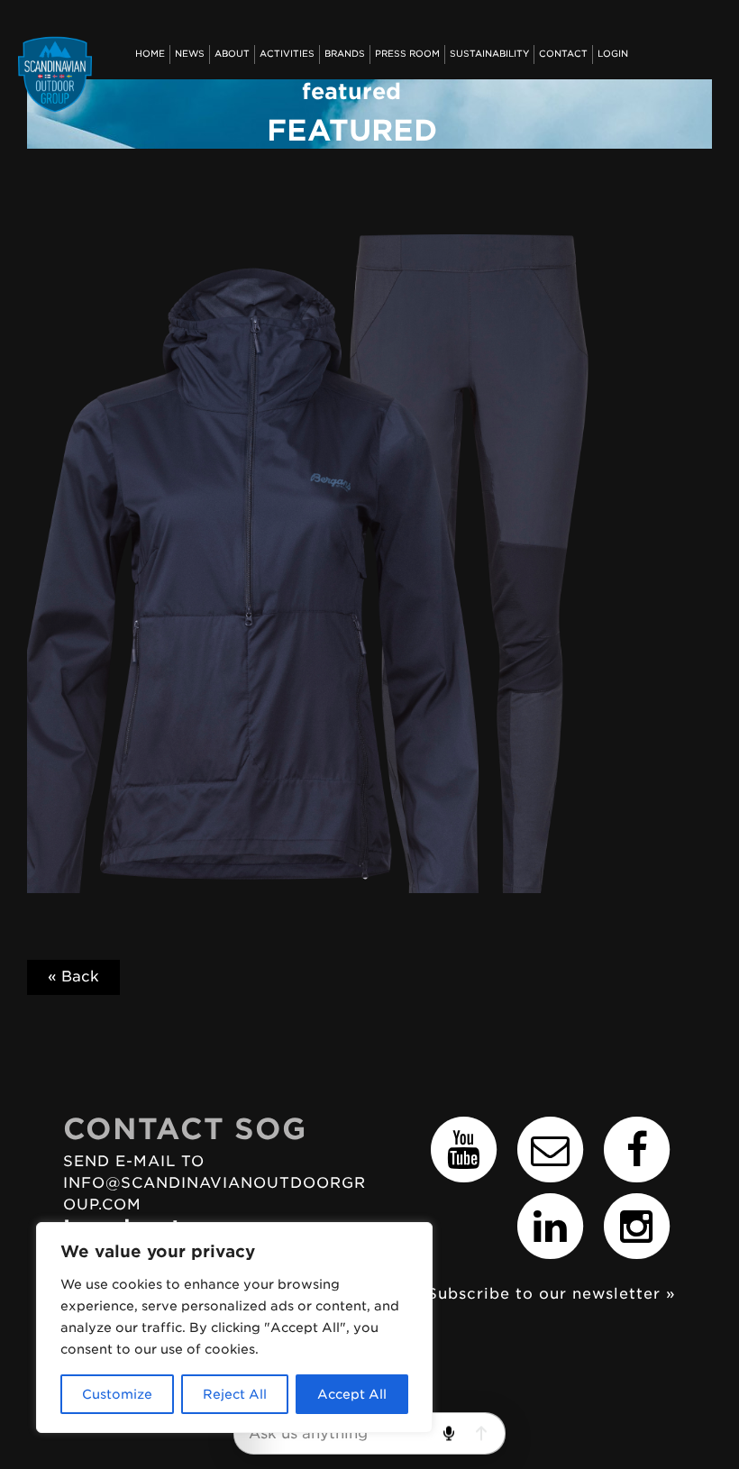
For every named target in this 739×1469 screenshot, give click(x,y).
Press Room (407, 54)
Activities (287, 54)
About (232, 54)
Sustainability (489, 54)
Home (150, 54)
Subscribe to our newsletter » (551, 1293)
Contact (563, 54)
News (190, 54)
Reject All (235, 1394)
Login (613, 54)
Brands (344, 54)
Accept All (352, 1394)
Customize (117, 1394)
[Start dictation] (448, 1433)
